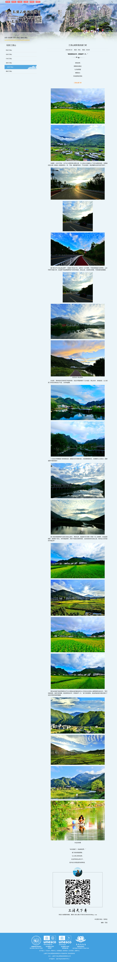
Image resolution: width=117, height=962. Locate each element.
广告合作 (47, 950)
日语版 (20, 1)
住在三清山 (9, 54)
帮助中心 (53, 950)
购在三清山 (9, 71)
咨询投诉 (109, 15)
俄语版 (38, 1)
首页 (60, 15)
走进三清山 (68, 15)
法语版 (26, 1)
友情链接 (59, 950)
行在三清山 (9, 58)
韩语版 (32, 1)
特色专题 (93, 15)
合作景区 (71, 950)
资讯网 (8, 1)
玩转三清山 (84, 15)
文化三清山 (76, 15)
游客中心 (77, 950)
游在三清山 (9, 62)
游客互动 (101, 15)
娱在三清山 (24, 37)
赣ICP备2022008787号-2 (62, 959)
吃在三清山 (9, 50)
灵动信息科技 (71, 953)
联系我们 (65, 950)
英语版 (14, 1)
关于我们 (41, 950)
